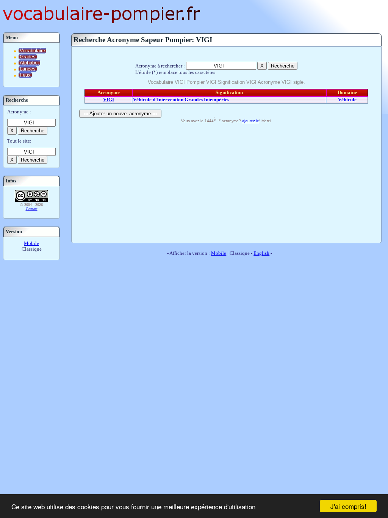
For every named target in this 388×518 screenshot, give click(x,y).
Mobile (31, 243)
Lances (28, 69)
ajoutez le (250, 121)
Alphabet (29, 63)
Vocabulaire (32, 50)
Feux (25, 75)
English (261, 253)
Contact (32, 209)
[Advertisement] (226, 182)
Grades (28, 57)
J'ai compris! (348, 506)
